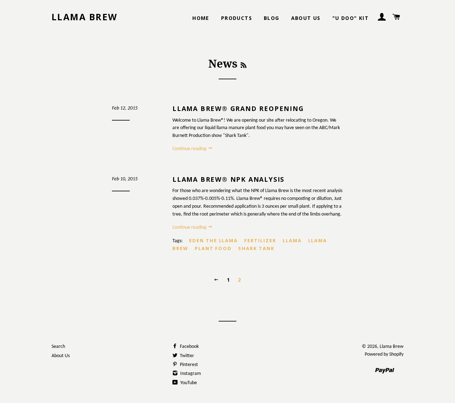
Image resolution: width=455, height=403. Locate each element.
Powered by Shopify (384, 354)
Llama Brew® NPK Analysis (228, 179)
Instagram (190, 373)
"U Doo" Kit (350, 18)
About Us (306, 18)
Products (236, 18)
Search (58, 346)
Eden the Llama (213, 240)
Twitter (186, 356)
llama (292, 240)
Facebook (189, 346)
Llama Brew (85, 17)
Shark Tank (256, 248)
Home (200, 18)
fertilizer (260, 240)
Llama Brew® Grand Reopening (238, 108)
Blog (271, 18)
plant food (213, 248)
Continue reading (190, 149)
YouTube (188, 383)
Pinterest (188, 364)
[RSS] (243, 65)
